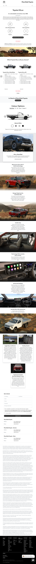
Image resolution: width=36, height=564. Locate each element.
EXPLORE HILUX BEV (18, 159)
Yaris (3, 540)
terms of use (15, 410)
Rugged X (24, 108)
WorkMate (12, 108)
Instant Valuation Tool (25, 546)
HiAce (14, 543)
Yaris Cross (9, 546)
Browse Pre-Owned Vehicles (25, 540)
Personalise (18, 41)
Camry (4, 543)
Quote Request (25, 548)
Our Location (5, 555)
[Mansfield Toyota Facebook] (3, 557)
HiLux (14, 539)
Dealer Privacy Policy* (27, 411)
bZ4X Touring (10, 541)
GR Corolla (20, 542)
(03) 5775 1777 (16, 423)
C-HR (9, 544)
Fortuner (9, 545)
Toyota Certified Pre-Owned (26, 551)
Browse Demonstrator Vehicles (26, 543)
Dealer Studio (8, 562)
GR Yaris (20, 540)
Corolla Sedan (4, 545)
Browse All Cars (18, 100)
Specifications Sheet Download (18, 37)
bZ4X (9, 540)
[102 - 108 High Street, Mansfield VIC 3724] (6, 5)
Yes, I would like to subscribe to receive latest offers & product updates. (17, 408)
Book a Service (30, 540)
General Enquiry (5, 556)
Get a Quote (18, 90)
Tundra (14, 542)
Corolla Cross (9, 548)
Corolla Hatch (4, 542)
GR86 (19, 541)
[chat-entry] (33, 560)
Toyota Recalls (30, 544)
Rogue (20, 108)
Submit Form (18, 415)
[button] (32, 5)
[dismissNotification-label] (34, 554)
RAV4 (9, 539)
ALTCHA (31, 413)
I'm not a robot (8, 413)
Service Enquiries (30, 542)
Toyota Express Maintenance (31, 546)
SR (15, 108)
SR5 (17, 108)
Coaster (14, 544)
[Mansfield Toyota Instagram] (4, 557)
